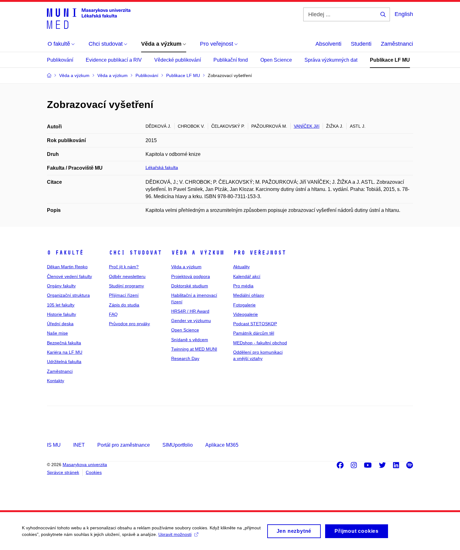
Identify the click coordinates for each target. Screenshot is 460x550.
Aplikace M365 (221, 445)
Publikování (60, 60)
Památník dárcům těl (253, 333)
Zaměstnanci (397, 44)
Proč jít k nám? (124, 266)
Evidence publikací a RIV (114, 60)
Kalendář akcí (246, 276)
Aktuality (241, 266)
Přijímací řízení (124, 295)
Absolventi (328, 44)
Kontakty (55, 380)
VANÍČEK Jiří (306, 126)
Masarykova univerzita (85, 464)
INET (79, 445)
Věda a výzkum (197, 252)
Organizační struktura (68, 295)
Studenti (361, 44)
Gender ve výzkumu (191, 320)
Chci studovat (135, 252)
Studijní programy (126, 285)
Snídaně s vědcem (189, 339)
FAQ (113, 314)
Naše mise (57, 333)
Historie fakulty (61, 314)
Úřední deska (60, 323)
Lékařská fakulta (162, 167)
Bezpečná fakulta (64, 342)
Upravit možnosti (175, 534)
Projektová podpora (190, 276)
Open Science (276, 60)
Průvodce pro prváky (129, 323)
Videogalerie (245, 314)
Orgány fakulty (61, 285)
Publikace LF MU (390, 60)
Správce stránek (63, 472)
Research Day (185, 358)
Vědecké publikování (177, 60)
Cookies (94, 472)
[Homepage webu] (88, 18)
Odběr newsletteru (127, 276)
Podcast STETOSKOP (255, 323)
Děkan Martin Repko (67, 266)
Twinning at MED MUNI (194, 349)
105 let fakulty (60, 304)
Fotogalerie (244, 304)
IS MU (54, 445)
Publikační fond (230, 60)
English (404, 14)
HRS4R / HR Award (190, 311)
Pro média (243, 285)
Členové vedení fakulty (69, 276)
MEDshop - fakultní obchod (260, 342)
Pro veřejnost (259, 252)
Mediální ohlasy (248, 295)
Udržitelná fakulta (64, 361)
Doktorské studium (189, 285)
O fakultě (65, 252)
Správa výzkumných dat (330, 60)
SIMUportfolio (177, 445)
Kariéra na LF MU (64, 352)
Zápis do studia (124, 304)
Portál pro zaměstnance (123, 445)
